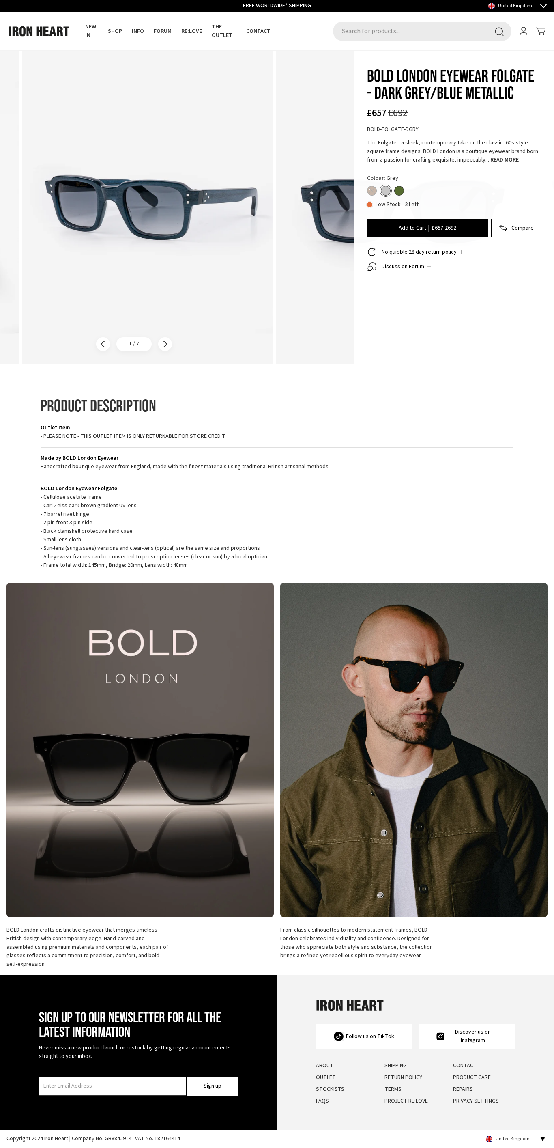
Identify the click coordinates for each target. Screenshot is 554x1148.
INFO (138, 31)
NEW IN (90, 31)
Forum (163, 31)
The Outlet (222, 31)
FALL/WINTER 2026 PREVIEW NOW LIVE (277, 6)
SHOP (115, 31)
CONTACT (258, 31)
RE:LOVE (191, 31)
